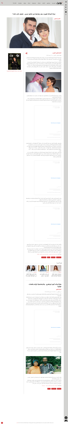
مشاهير (48, 3)
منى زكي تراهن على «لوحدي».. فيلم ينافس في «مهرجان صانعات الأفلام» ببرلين (44, 275)
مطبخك (20, 3)
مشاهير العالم (54, 388)
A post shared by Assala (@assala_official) (53, 137)
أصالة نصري (53, 257)
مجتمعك (34, 3)
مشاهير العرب (44, 257)
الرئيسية (54, 3)
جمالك (39, 3)
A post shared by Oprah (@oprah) (55, 341)
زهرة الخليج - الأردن (57, 55)
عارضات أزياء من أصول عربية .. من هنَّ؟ (50, 385)
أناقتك (43, 3)
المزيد (17, 422)
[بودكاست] (66, 417)
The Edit (14, 3)
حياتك (29, 3)
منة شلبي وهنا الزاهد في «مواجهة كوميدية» (31, 275)
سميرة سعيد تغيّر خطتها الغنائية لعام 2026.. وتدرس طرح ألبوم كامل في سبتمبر (56, 275)
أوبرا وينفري (59, 388)
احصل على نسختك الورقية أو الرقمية (14, 71)
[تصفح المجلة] (66, 421)
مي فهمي (59, 291)
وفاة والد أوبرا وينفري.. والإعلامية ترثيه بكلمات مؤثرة (47, 254)
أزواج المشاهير (59, 257)
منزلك (24, 3)
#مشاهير (59, 272)
